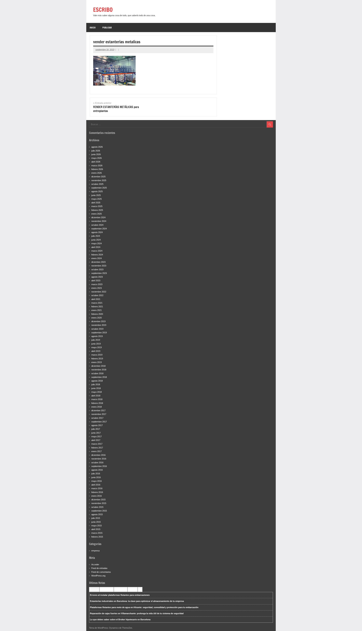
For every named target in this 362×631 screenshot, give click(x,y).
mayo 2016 (96, 481)
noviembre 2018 (98, 369)
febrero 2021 (97, 306)
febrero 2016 (97, 492)
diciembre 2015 (98, 499)
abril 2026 (95, 162)
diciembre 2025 (98, 176)
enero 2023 (96, 288)
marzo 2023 (96, 284)
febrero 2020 (97, 314)
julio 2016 (95, 473)
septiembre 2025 (99, 188)
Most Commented (121, 589)
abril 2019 (95, 351)
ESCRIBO (103, 10)
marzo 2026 (96, 165)
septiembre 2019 (99, 332)
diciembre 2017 (98, 410)
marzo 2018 (96, 399)
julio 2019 (95, 340)
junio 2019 (96, 344)
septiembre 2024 (99, 228)
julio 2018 (95, 384)
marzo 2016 (96, 488)
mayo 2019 (96, 347)
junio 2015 (96, 522)
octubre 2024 (97, 225)
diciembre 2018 (98, 366)
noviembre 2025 (98, 180)
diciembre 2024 (98, 217)
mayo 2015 (96, 525)
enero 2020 (96, 317)
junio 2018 (96, 388)
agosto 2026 (97, 147)
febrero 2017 (97, 447)
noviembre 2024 (98, 221)
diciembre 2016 (98, 455)
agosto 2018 (97, 381)
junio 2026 (96, 154)
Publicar (107, 27)
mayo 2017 (96, 436)
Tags (140, 589)
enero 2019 (96, 362)
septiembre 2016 (99, 466)
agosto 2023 (97, 277)
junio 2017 (96, 433)
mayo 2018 (96, 392)
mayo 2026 (96, 158)
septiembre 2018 (99, 377)
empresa (95, 550)
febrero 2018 (97, 403)
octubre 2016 (97, 462)
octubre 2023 (97, 269)
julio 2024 (95, 236)
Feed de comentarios (101, 572)
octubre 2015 (97, 507)
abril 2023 (95, 280)
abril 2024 (95, 247)
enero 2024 (96, 258)
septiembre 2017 (99, 421)
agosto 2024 (97, 232)
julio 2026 (95, 150)
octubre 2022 (97, 295)
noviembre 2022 (98, 291)
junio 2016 (96, 477)
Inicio (93, 27)
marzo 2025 (96, 206)
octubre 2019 (97, 329)
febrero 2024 (97, 254)
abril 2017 (95, 440)
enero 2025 (96, 214)
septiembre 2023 (99, 273)
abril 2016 (95, 485)
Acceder (95, 564)
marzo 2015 (96, 533)
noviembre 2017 (98, 414)
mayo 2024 (96, 243)
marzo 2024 (96, 251)
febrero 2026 (97, 169)
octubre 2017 (97, 418)
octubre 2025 (97, 184)
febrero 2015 (97, 537)
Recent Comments (106, 589)
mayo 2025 (96, 199)
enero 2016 (96, 496)
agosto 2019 (97, 336)
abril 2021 (95, 299)
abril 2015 (95, 529)
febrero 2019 (97, 358)
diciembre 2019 (98, 321)
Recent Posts (94, 589)
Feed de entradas (99, 568)
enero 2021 (96, 310)
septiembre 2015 (99, 511)
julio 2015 (95, 518)
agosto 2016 (97, 470)
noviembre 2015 (98, 503)
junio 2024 (96, 240)
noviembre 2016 (98, 458)
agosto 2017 (97, 425)
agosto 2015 (97, 514)
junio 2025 (96, 195)
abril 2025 (95, 202)
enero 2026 (96, 173)
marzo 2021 (96, 303)
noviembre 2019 (98, 325)
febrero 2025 (97, 210)
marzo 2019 (96, 355)
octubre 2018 (97, 373)
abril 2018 (95, 395)
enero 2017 (96, 451)
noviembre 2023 (98, 265)
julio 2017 (95, 429)
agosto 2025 (97, 191)
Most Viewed (132, 589)
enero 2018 (96, 407)
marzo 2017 (96, 444)
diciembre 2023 (98, 262)
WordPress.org (98, 575)
